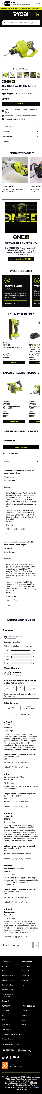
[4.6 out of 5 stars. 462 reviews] (7, 413)
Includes (6, 131)
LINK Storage (6, 1029)
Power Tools (26, 966)
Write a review (27, 93)
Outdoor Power (27, 971)
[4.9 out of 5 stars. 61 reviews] (33, 354)
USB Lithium (6, 1025)
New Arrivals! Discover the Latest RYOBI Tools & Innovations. (21, 8)
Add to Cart (21, 104)
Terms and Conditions (16, 1085)
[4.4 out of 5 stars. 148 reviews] (33, 413)
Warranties (6, 971)
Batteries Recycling (8, 980)
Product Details (9, 126)
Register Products (8, 990)
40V (3, 1015)
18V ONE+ (5, 1010)
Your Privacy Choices (28, 1087)
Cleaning (25, 980)
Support (6, 142)
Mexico (24, 1025)
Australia (25, 1010)
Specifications (8, 136)
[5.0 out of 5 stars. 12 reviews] (7, 354)
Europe (24, 1020)
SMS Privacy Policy (12, 1087)
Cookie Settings (21, 1089)
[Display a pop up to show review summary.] (38, 356)
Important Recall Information (7, 995)
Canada (24, 1015)
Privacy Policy (30, 1085)
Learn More (8, 303)
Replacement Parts (8, 975)
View (38, 3)
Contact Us (6, 1001)
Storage (24, 985)
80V (3, 1020)
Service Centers (7, 985)
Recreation (25, 975)
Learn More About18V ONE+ (21, 259)
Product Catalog (7, 1039)
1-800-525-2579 (31, 1083)
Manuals (5, 966)
